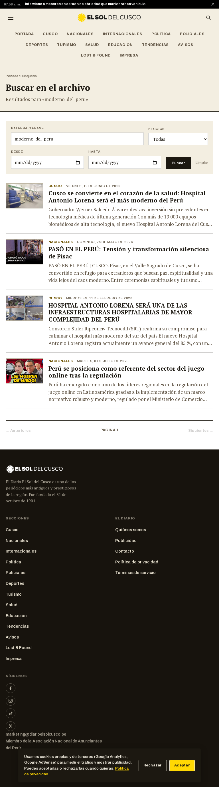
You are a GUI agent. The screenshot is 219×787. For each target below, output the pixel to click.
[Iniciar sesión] (213, 4)
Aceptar (182, 765)
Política (161, 34)
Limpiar (202, 163)
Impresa (129, 55)
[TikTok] (10, 713)
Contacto (124, 551)
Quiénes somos (130, 529)
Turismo (66, 45)
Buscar (178, 163)
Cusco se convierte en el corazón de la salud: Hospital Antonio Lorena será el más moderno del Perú (127, 196)
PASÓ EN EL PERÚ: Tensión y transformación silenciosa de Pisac (128, 252)
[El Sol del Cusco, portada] (109, 17)
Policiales (192, 34)
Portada (24, 34)
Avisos (185, 45)
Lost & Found (96, 55)
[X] (10, 726)
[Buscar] (208, 18)
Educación (120, 45)
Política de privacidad (136, 562)
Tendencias (155, 45)
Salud (92, 45)
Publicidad (126, 540)
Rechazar (152, 765)
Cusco (50, 34)
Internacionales (122, 34)
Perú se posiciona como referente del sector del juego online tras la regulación (126, 372)
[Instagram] (10, 701)
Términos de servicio (135, 572)
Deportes (37, 45)
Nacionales (80, 34)
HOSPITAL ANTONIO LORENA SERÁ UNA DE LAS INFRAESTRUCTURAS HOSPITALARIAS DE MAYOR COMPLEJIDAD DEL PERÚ (120, 312)
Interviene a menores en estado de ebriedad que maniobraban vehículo (85, 4)
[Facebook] (10, 688)
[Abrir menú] (10, 18)
